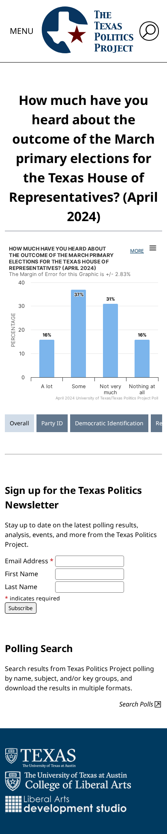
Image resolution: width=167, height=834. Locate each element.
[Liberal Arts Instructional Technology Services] (66, 804)
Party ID (52, 423)
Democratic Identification (109, 423)
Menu (22, 30)
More (137, 250)
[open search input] (149, 31)
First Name (21, 573)
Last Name (21, 586)
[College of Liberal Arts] (68, 781)
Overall (19, 423)
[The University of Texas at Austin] (40, 758)
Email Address (29, 560)
